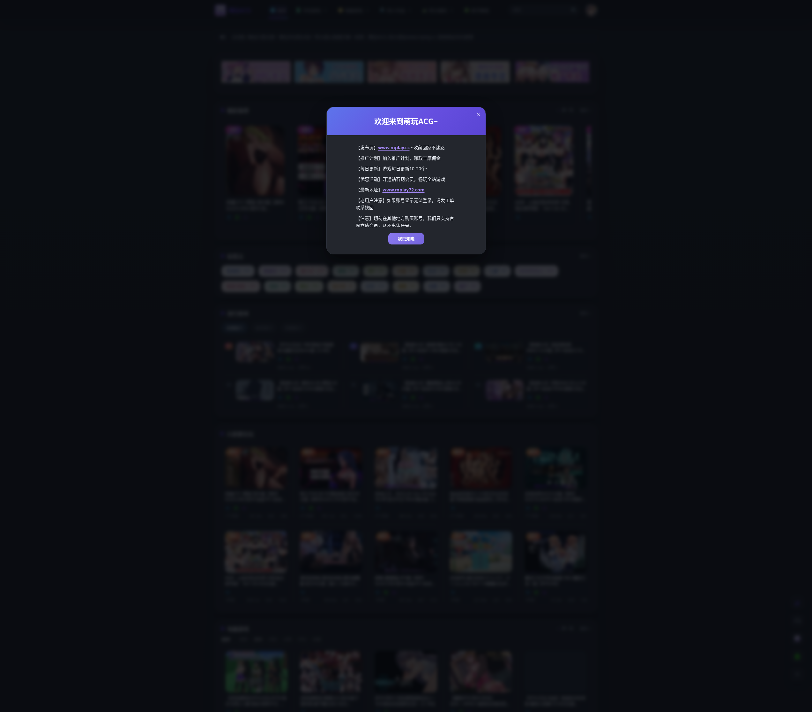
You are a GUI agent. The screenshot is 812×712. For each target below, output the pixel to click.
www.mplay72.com (404, 190)
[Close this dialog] (478, 114)
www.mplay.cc (394, 147)
